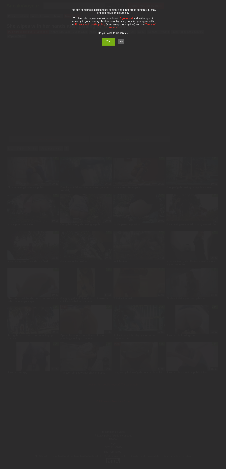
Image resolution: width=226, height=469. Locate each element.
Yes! (108, 41)
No (121, 41)
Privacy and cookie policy (90, 24)
